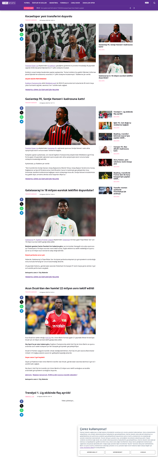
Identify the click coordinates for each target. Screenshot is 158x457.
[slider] (61, 433)
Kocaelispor (51, 66)
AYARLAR (143, 452)
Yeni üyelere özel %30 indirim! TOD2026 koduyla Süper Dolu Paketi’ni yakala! (62, 8)
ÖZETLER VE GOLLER (39, 3)
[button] (9, 3)
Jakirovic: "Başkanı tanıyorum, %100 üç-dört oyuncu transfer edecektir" (51, 375)
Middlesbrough (51, 83)
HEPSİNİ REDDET (117, 452)
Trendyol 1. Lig (29, 396)
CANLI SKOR (75, 3)
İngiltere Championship (33, 83)
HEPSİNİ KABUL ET (92, 452)
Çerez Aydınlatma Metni (87, 447)
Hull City (48, 338)
